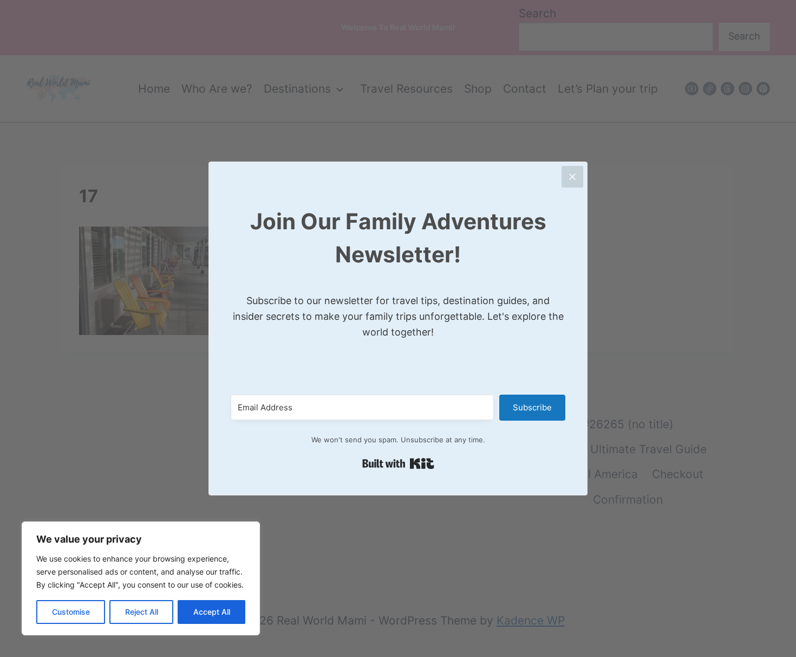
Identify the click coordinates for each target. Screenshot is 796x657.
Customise (71, 611)
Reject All (141, 611)
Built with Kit (398, 463)
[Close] (572, 177)
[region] (141, 578)
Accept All (211, 611)
